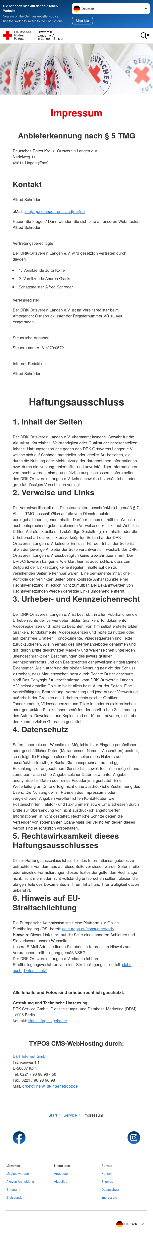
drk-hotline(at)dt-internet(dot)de (50, 1086)
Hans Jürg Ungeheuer (47, 1020)
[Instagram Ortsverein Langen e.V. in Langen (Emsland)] (134, 1137)
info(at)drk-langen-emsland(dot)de (55, 211)
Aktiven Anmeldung (20, 1181)
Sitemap (107, 1181)
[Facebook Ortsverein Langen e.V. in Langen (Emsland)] (19, 1137)
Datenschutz (110, 1189)
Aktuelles (60, 1181)
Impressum (109, 1197)
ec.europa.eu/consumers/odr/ (88, 928)
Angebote (61, 1173)
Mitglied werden (17, 1173)
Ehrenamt (13, 1189)
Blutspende (14, 1197)
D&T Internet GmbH (30, 1056)
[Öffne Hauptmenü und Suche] (145, 35)
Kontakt (106, 1173)
